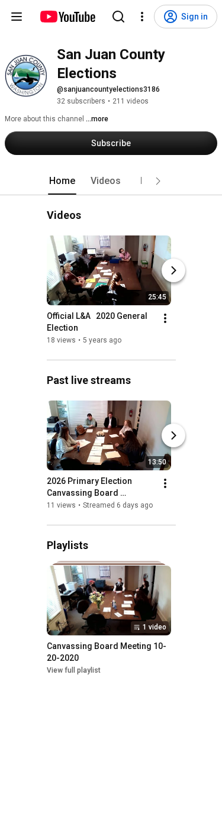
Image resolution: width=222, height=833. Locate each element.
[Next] (173, 270)
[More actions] (165, 318)
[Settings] (142, 16)
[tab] (62, 181)
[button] (158, 181)
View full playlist (74, 670)
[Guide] (16, 16)
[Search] (118, 16)
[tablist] (111, 181)
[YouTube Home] (67, 16)
